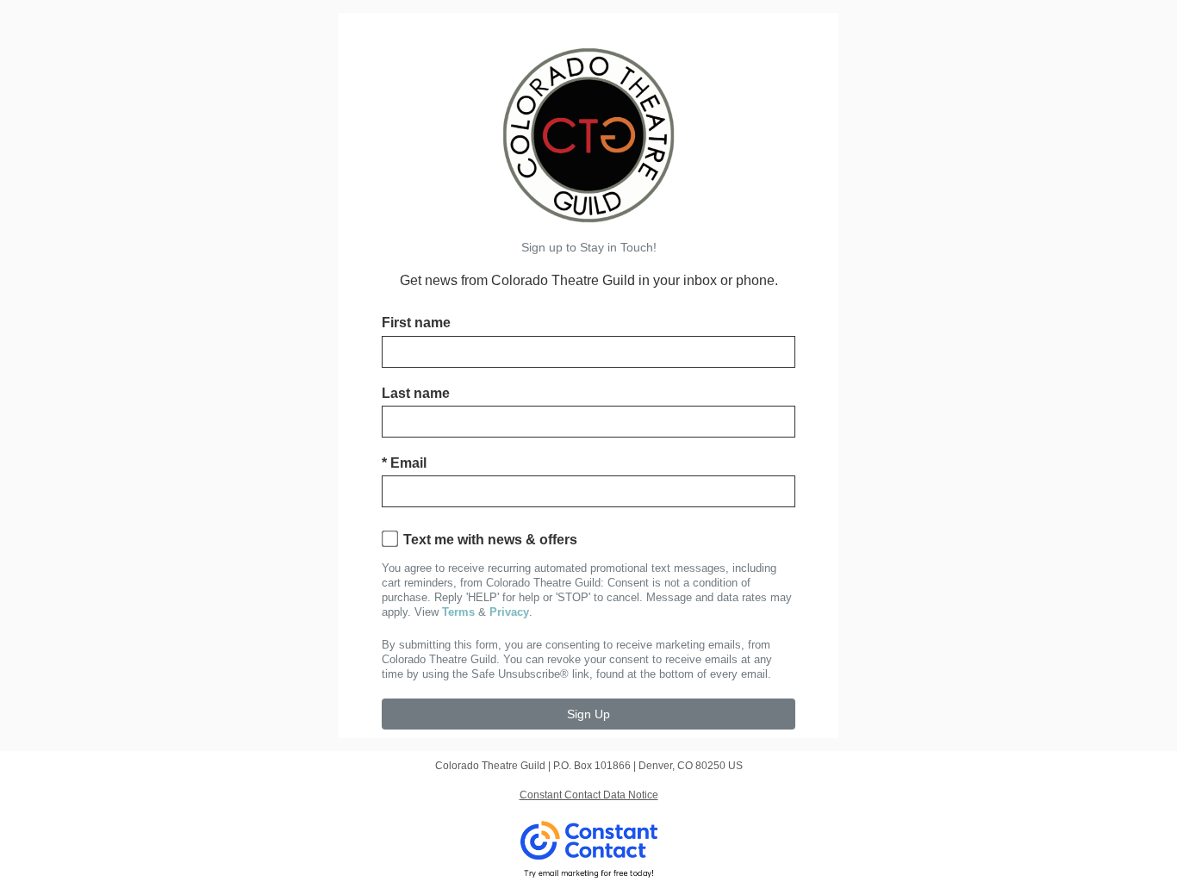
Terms (458, 612)
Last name (416, 393)
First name (416, 322)
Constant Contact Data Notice (589, 795)
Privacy (509, 612)
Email (404, 463)
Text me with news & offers (490, 539)
